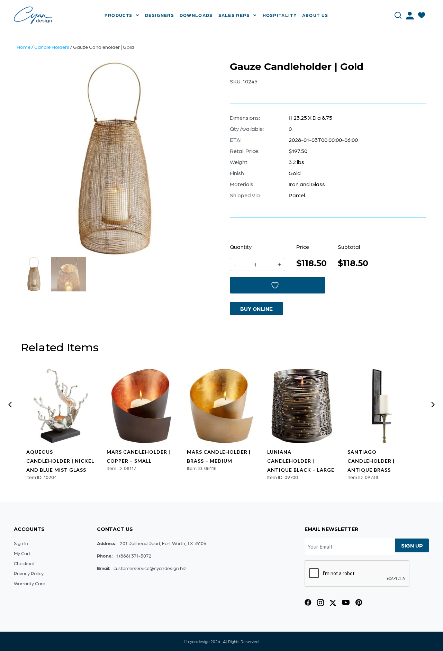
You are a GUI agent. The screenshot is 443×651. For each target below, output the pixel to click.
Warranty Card (29, 583)
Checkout (24, 563)
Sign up (412, 545)
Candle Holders (51, 47)
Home (23, 47)
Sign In (21, 543)
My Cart (22, 553)
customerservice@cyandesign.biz (150, 568)
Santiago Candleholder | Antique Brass (371, 461)
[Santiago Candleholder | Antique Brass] (382, 406)
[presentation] (10, 404)
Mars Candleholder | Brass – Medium (219, 456)
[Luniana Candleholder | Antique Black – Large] (302, 406)
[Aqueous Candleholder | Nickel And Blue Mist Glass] (61, 406)
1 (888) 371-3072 (133, 555)
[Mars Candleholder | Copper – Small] (141, 406)
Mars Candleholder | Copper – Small (138, 456)
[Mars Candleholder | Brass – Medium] (221, 406)
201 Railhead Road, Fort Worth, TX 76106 (163, 543)
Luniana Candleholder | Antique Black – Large (300, 461)
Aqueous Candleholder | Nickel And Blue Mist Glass (60, 461)
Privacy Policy (29, 573)
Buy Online (256, 308)
